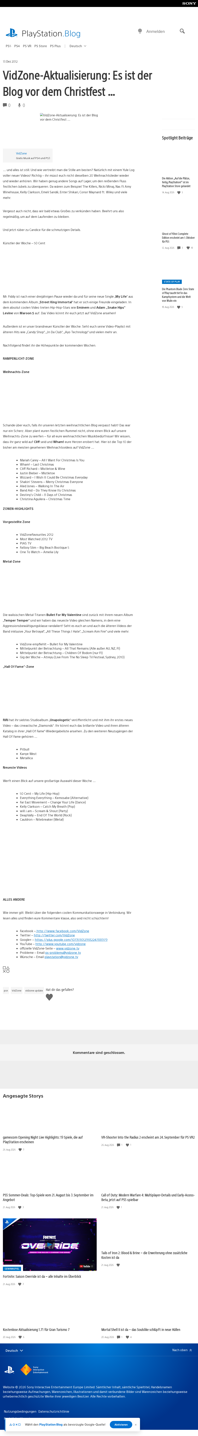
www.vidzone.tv (67, 948)
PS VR (27, 46)
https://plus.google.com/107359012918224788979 (71, 940)
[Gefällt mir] (179, 192)
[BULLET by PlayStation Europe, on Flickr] (32, 601)
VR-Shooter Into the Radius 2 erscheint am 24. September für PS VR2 (148, 1137)
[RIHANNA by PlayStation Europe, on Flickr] (32, 706)
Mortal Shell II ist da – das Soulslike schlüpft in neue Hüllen (140, 1329)
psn (6, 990)
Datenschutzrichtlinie (53, 1411)
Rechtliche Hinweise (18, 1418)
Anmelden (155, 31)
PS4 (17, 46)
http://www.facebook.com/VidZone (62, 931)
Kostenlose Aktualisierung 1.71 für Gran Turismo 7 (36, 1329)
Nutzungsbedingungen (20, 1411)
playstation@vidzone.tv (61, 957)
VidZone (21, 153)
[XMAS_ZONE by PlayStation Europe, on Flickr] (32, 412)
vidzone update (34, 990)
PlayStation (51, 33)
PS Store (40, 46)
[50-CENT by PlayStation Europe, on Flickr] (32, 283)
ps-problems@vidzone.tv (63, 953)
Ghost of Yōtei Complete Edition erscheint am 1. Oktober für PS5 (178, 237)
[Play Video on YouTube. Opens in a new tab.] (86, 1266)
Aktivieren (121, 1424)
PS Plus (55, 46)
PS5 (8, 46)
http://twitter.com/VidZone (54, 935)
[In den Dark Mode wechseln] (140, 31)
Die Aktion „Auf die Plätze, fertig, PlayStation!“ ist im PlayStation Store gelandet (176, 182)
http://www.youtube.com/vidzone (60, 944)
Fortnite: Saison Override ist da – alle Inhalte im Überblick (42, 1276)
